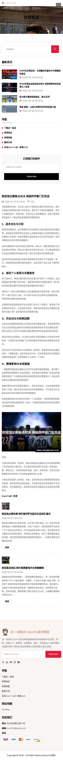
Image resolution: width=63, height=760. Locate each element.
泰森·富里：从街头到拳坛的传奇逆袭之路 (37, 107)
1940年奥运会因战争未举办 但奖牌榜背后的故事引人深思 (40, 85)
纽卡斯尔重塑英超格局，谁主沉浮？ (35, 97)
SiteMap (6, 709)
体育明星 (8, 137)
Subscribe (31, 176)
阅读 (7, 547)
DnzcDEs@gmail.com (16, 728)
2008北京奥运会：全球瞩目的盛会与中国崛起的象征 (40, 72)
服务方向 (8, 142)
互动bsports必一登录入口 (16, 147)
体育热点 (8, 132)
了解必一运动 (10, 128)
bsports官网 (49, 755)
